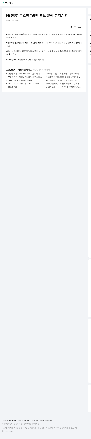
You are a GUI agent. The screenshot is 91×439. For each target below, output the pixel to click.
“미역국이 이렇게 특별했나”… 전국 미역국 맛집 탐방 (63, 73)
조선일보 (9, 3)
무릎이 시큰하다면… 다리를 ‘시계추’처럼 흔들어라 (25, 77)
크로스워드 (12, 87)
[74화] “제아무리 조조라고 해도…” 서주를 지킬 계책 (63, 77)
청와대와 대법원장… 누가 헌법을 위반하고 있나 (25, 83)
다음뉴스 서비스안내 (9, 420)
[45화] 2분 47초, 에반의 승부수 (20, 80)
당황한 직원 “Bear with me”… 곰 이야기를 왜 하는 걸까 (25, 73)
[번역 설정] (70, 27)
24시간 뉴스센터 (24, 420)
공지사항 (35, 420)
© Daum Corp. (7, 431)
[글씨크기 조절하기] (75, 27)
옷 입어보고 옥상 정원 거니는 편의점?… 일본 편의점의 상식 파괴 (63, 87)
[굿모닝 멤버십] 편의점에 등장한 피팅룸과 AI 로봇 (63, 83)
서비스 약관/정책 (46, 420)
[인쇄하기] (79, 27)
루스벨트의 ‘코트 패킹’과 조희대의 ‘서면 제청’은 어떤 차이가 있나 (63, 80)
